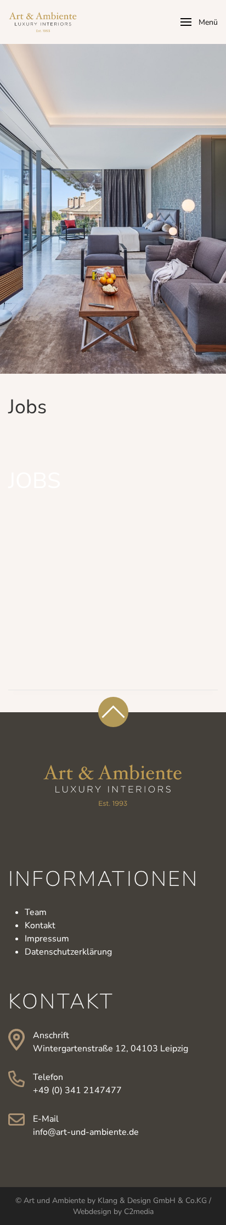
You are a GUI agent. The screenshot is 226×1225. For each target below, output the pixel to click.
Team (36, 912)
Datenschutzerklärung (68, 952)
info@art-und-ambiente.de (86, 1132)
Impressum (47, 939)
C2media (139, 1211)
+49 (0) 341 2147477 (77, 1090)
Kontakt (40, 925)
